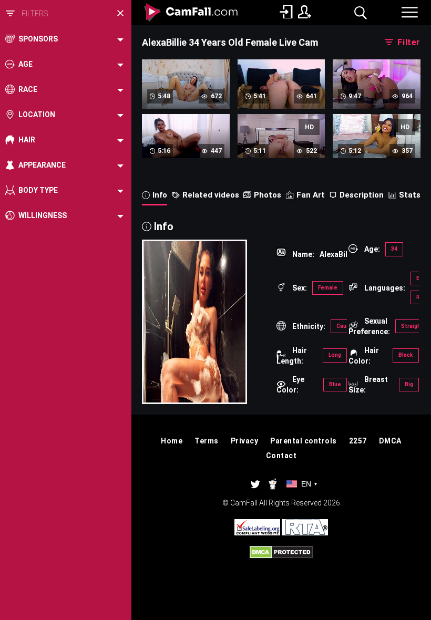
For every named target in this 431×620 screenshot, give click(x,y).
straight (412, 326)
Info (159, 195)
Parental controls (303, 441)
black (405, 355)
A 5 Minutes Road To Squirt (281, 143)
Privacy (245, 441)
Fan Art (310, 195)
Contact (281, 455)
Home (171, 441)
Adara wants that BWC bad (377, 88)
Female (327, 288)
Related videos (210, 195)
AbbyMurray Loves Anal (281, 88)
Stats (409, 195)
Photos (267, 195)
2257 (358, 441)
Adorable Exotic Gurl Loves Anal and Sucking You (376, 148)
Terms (206, 441)
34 (394, 249)
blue (335, 384)
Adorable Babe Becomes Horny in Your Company (185, 93)
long (335, 355)
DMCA (390, 441)
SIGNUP (304, 11)
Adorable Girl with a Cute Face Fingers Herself (186, 148)
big (409, 384)
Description (362, 195)
